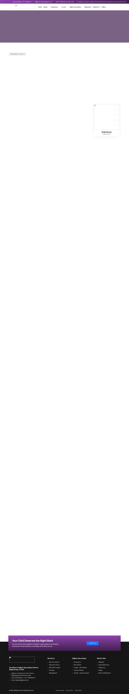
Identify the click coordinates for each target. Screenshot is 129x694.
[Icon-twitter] (116, 112)
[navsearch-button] (112, 7)
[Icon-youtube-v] (116, 123)
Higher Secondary (75, 7)
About (45, 7)
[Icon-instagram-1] (116, 118)
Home (40, 7)
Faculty (64, 7)
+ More (103, 7)
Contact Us (96, 7)
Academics (54, 7)
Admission (87, 7)
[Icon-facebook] (116, 107)
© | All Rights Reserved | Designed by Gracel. (21, 690)
